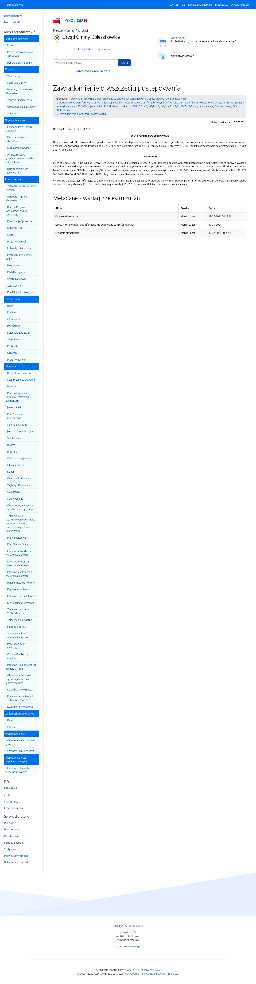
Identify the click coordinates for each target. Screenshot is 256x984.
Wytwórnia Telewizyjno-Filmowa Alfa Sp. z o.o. (153, 973)
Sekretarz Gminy (16, 82)
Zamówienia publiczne (19, 619)
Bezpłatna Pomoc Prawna (21, 373)
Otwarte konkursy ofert (20, 750)
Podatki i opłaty (16, 272)
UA (171, 4)
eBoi (172, 51)
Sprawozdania (15, 498)
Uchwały (12, 352)
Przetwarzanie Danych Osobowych (19, 53)
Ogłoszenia (13, 491)
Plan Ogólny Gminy (18, 544)
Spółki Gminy (14, 437)
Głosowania (13, 319)
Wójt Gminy (13, 76)
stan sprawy (103, 49)
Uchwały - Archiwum (19, 248)
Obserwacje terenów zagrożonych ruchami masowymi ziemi (18, 679)
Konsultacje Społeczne (19, 221)
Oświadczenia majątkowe (21, 106)
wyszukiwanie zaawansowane (93, 70)
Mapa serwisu (12, 829)
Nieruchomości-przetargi (20, 602)
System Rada (177, 37)
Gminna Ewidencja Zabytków (17, 656)
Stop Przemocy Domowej (21, 379)
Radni (10, 305)
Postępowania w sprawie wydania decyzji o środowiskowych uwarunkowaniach (142, 98)
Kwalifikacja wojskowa (19, 689)
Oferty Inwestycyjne (18, 458)
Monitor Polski (12, 22)
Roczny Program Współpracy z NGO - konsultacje (17, 210)
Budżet (11, 444)
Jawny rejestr (14, 407)
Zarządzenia (14, 285)
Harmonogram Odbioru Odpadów (19, 128)
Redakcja (9, 822)
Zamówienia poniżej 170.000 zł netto (17, 611)
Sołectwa (12, 113)
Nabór (10, 471)
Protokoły (12, 346)
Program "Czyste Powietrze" (16, 645)
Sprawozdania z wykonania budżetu (17, 635)
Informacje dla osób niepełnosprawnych (17, 769)
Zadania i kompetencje (20, 99)
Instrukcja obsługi (16, 626)
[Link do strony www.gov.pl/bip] (58, 20)
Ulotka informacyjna (18, 147)
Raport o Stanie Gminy (20, 62)
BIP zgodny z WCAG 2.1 (149, 969)
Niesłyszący (221, 4)
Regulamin (13, 265)
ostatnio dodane (85, 49)
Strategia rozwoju (17, 278)
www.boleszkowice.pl (128, 946)
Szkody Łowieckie (17, 424)
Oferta (11, 726)
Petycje (11, 386)
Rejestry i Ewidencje (18, 589)
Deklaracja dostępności (17, 862)
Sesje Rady (13, 339)
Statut (11, 234)
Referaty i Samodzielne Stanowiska (19, 91)
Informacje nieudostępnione (22, 595)
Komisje (11, 312)
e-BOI (7, 794)
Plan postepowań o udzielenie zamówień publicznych (17, 397)
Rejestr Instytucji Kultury (21, 582)
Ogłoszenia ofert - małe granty (20, 742)
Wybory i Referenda (18, 485)
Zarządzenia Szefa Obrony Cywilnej (21, 187)
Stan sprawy (11, 801)
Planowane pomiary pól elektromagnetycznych (19, 698)
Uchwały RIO (14, 227)
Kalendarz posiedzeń (18, 332)
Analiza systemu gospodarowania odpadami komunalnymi (21, 158)
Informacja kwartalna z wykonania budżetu (19, 552)
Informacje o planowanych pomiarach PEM (21, 666)
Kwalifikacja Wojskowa (20, 706)
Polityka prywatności (16, 855)
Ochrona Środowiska (18, 478)
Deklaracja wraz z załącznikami (16, 139)
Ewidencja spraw (13, 807)
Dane (10, 45)
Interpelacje (13, 325)
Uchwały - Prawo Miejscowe (16, 198)
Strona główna (15, 4)
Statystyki (10, 849)
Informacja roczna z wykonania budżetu (17, 563)
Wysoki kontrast (240, 4)
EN (177, 4)
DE (183, 4)
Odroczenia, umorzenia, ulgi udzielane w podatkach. (21, 507)
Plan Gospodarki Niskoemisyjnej (15, 415)
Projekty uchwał (16, 359)
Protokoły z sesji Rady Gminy (19, 256)
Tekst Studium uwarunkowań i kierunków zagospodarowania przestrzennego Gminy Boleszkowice (20, 523)
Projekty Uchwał (16, 241)
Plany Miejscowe (16, 537)
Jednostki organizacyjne (20, 431)
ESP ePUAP (10, 788)
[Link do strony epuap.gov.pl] (76, 20)
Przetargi (12, 451)
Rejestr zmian (11, 836)
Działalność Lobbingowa (20, 292)
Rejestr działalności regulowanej (17, 170)
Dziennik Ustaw (13, 15)
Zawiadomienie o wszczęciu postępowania (83, 113)
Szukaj (124, 62)
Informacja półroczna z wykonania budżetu (19, 573)
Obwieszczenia (15, 464)
